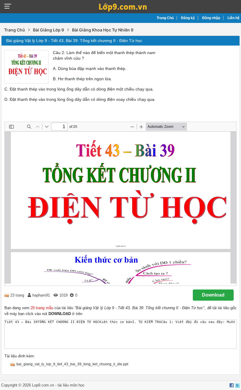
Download (213, 294)
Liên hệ (233, 18)
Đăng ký (188, 18)
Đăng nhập (211, 18)
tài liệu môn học (71, 385)
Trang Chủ (165, 18)
